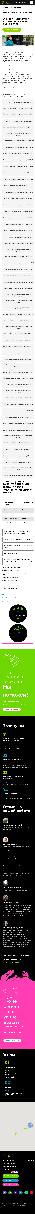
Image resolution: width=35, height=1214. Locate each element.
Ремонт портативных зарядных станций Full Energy (18, 301)
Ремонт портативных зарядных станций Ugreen (18, 430)
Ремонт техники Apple (8, 1160)
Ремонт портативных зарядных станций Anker (18, 121)
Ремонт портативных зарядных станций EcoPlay (18, 269)
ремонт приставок (10, 580)
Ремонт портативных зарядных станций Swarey (18, 173)
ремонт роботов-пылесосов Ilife (15, 574)
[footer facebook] (15, 1192)
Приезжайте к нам (10, 597)
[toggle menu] (32, 2)
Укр (7, 1172)
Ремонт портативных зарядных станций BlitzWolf (18, 198)
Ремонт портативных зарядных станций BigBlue (18, 205)
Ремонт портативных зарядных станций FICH (18, 288)
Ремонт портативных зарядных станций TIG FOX (18, 411)
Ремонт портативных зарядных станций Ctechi (18, 147)
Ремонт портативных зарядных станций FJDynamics (18, 295)
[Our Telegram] (21, 1192)
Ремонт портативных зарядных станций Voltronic (18, 423)
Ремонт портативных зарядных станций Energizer (18, 282)
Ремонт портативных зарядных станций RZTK (18, 449)
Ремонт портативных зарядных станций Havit (18, 321)
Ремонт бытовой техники (9, 1163)
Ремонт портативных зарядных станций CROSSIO (18, 263)
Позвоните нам (9, 601)
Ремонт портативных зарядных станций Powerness (18, 391)
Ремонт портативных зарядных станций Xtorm (18, 179)
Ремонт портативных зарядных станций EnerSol (18, 275)
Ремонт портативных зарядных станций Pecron (18, 378)
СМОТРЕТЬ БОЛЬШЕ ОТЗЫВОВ (12, 962)
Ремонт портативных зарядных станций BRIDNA (18, 218)
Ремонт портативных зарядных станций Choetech (18, 140)
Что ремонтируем (7, 1169)
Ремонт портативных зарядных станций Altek (18, 237)
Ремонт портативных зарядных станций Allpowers (18, 134)
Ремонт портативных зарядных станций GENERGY (18, 308)
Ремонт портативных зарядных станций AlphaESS (18, 250)
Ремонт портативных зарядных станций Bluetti (18, 108)
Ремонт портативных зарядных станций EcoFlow (18, 102)
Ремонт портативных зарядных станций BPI (18, 256)
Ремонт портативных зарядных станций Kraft (18, 359)
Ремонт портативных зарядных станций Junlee (18, 353)
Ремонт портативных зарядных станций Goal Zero (18, 314)
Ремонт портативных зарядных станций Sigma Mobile (18, 398)
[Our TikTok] (31, 1192)
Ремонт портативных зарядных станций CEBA (18, 185)
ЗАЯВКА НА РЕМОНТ (12, 29)
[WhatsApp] (26, 1192)
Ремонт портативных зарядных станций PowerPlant (18, 385)
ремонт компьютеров (11, 570)
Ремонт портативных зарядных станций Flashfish (18, 153)
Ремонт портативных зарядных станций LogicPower (18, 365)
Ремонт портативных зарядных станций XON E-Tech (18, 443)
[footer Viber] (5, 1192)
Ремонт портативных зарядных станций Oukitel (18, 372)
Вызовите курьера (12, 1040)
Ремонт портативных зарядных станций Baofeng (18, 211)
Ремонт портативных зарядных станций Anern (18, 230)
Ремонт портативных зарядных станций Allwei (18, 243)
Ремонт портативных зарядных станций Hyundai (18, 346)
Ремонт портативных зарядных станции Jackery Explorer (18, 115)
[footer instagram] (10, 1192)
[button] (25, 1128)
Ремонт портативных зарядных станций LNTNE (18, 160)
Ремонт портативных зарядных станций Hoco (18, 333)
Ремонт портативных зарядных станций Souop (18, 404)
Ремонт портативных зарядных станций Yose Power (18, 436)
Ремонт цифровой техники (9, 1166)
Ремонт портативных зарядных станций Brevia (18, 192)
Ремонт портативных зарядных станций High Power (18, 327)
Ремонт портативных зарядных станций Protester (18, 166)
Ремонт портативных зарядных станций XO (18, 462)
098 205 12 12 (19, 2)
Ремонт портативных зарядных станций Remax (18, 128)
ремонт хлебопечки (11, 577)
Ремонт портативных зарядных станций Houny (18, 340)
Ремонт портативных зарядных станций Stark (18, 417)
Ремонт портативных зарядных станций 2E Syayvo (18, 468)
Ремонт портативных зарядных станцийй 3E (18, 475)
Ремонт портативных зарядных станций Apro (18, 224)
